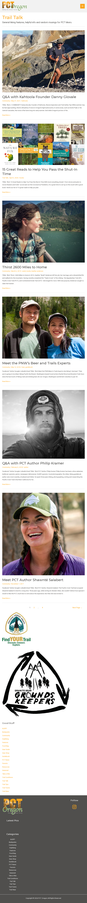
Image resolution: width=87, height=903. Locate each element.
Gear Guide (6, 749)
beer (23, 367)
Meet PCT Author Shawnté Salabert (32, 580)
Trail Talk (5, 178)
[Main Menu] (82, 6)
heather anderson (37, 271)
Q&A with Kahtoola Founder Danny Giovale (39, 97)
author (26, 467)
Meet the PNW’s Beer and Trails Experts (36, 363)
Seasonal (5, 770)
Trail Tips (5, 784)
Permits (5, 763)
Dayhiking (5, 739)
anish (24, 271)
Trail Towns (6, 788)
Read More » (6, 115)
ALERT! (4, 728)
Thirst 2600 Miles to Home (24, 267)
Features (5, 742)
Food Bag (5, 746)
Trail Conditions (7, 777)
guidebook (29, 367)
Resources (5, 767)
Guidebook (6, 756)
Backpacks (6, 732)
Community (6, 101)
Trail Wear (5, 791)
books (22, 178)
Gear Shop (5, 753)
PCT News (5, 760)
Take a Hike (6, 774)
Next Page (77, 608)
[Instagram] (74, 807)
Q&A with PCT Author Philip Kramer (33, 463)
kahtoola (25, 101)
